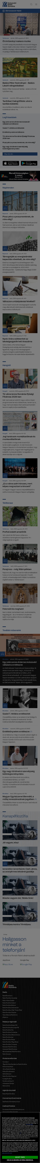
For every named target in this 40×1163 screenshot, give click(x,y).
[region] (20, 1137)
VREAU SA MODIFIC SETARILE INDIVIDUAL (20, 1160)
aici (20, 1133)
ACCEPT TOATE (20, 1157)
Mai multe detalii (29, 1124)
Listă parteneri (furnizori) (7, 1153)
